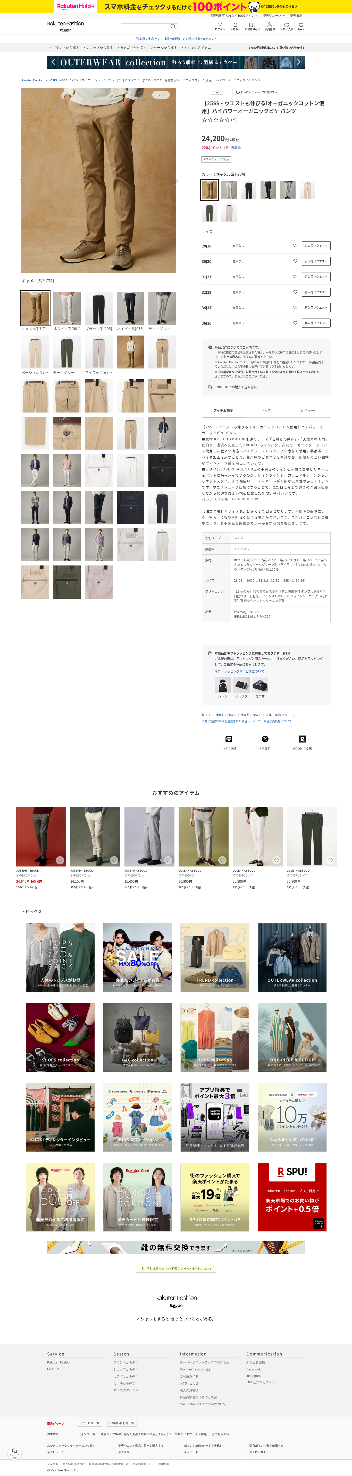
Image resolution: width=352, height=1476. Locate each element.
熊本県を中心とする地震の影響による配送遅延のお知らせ (176, 39)
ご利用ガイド (189, 1376)
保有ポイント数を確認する (266, 1445)
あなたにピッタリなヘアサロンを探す (71, 1445)
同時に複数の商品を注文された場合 (224, 721)
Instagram (253, 1376)
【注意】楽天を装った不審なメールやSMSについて (176, 1269)
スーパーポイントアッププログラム (204, 1362)
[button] (98, 181)
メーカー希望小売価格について (272, 721)
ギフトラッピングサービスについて (239, 671)
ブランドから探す (126, 1362)
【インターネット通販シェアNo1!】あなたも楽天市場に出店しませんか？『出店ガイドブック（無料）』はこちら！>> (154, 1434)
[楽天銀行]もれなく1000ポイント (234, 16)
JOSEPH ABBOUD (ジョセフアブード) (73, 80)
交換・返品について (278, 715)
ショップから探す (126, 1369)
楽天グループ (272, 16)
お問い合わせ (189, 1383)
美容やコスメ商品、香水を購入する (141, 1445)
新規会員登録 (255, 1362)
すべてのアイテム (126, 1390)
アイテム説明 (223, 410)
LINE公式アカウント (260, 1382)
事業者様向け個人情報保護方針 (109, 1464)
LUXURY (53, 1369)
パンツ (106, 80)
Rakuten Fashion (32, 80)
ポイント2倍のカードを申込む (203, 1445)
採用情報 (164, 1464)
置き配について (251, 715)
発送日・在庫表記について (219, 715)
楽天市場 (296, 16)
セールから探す (124, 1383)
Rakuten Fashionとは (195, 1369)
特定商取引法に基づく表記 (198, 1397)
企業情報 (52, 1464)
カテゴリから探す (126, 1376)
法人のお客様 (189, 1390)
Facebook (253, 1369)
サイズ (266, 410)
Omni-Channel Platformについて (203, 1404)
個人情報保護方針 (73, 1464)
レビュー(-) (309, 410)
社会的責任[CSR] (143, 1464)
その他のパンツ (126, 80)
